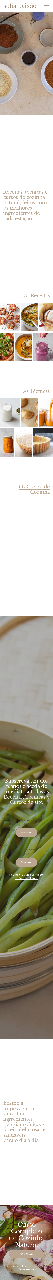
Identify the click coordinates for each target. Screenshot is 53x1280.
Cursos (18, 802)
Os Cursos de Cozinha (34, 489)
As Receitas (37, 295)
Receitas (13, 797)
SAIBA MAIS (26, 1254)
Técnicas (35, 797)
